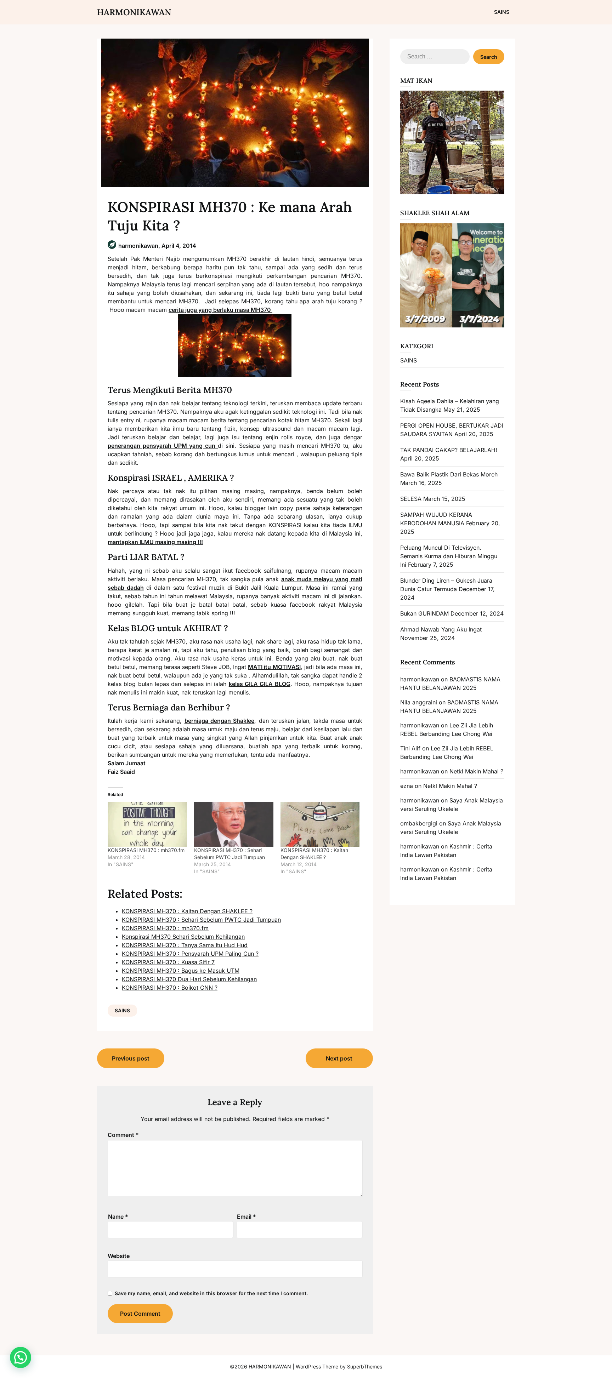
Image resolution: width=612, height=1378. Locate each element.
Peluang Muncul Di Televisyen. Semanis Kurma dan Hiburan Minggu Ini (448, 556)
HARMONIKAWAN (134, 12)
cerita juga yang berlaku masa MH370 (220, 309)
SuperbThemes (364, 1366)
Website (119, 1255)
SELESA (410, 498)
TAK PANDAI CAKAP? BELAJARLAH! (448, 449)
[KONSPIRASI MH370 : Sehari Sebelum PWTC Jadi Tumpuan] (233, 824)
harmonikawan (419, 679)
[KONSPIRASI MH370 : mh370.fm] (147, 824)
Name (118, 1216)
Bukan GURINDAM (424, 613)
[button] (20, 1357)
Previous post (130, 1058)
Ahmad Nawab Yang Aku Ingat (441, 629)
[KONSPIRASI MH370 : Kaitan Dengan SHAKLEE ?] (320, 824)
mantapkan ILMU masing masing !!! (155, 541)
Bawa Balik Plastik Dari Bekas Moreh (449, 474)
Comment (123, 1134)
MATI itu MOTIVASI (274, 666)
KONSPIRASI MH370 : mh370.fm (146, 850)
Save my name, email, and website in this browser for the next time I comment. (211, 1293)
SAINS (501, 12)
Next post (339, 1058)
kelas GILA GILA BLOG (259, 683)
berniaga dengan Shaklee (220, 720)
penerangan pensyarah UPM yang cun (163, 445)
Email (246, 1216)
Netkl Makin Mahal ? (476, 771)
